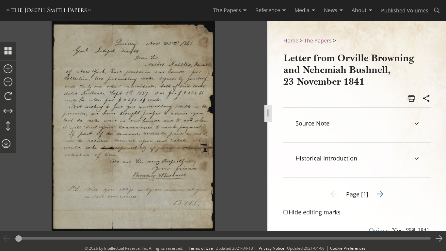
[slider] (223, 238)
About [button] (359, 10)
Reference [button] (267, 10)
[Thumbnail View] (8, 51)
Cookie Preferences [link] (348, 248)
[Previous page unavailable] (7, 238)
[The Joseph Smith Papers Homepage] (48, 11)
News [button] (330, 10)
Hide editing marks (315, 212)
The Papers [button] (227, 10)
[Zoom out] (8, 82)
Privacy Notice (271, 248)
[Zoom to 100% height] (8, 126)
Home (290, 40)
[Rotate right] (8, 96)
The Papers (318, 40)
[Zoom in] (8, 69)
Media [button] (302, 10)
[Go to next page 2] (439, 238)
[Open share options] (426, 99)
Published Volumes (404, 10)
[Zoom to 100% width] (8, 111)
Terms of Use (201, 248)
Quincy (379, 230)
